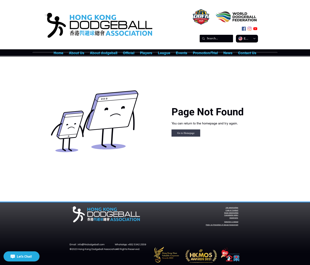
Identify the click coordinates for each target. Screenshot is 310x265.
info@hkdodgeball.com (91, 244)
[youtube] (255, 29)
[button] (76, 53)
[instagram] (250, 29)
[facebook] (244, 29)
